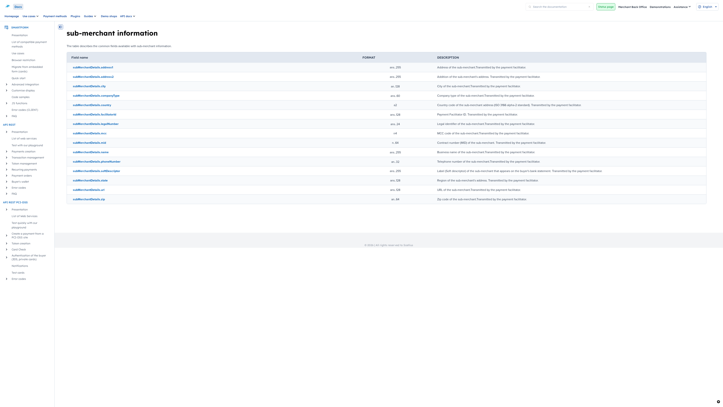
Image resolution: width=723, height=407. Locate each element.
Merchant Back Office (632, 7)
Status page (606, 6)
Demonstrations (660, 7)
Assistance (681, 7)
